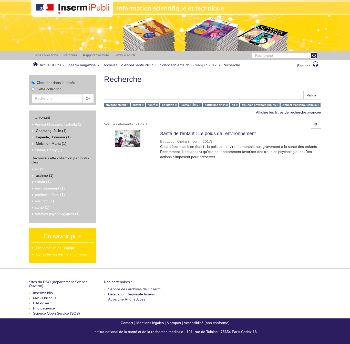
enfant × (137, 104)
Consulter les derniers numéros (61, 254)
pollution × (169, 104)
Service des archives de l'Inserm (134, 289)
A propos (174, 323)
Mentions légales (150, 323)
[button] (46, 55)
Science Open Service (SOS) (56, 313)
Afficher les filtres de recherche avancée (288, 112)
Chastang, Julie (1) (51, 131)
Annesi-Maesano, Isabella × (300, 104)
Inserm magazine (82, 65)
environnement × (117, 104)
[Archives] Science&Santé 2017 (127, 65)
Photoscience (44, 308)
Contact (127, 323)
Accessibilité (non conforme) (207, 323)
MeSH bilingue (45, 298)
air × (235, 104)
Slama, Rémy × (190, 104)
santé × (153, 104)
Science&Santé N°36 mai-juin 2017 (188, 65)
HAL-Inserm (43, 303)
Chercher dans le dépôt (56, 83)
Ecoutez (303, 66)
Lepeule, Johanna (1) (53, 137)
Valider (312, 95)
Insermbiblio (43, 293)
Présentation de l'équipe (55, 248)
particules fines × (216, 104)
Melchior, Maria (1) (51, 143)
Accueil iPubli (50, 65)
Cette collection (49, 89)
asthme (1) (45, 175)
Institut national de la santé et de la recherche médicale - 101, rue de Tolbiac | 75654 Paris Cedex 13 (175, 332)
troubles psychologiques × (260, 104)
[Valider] (314, 55)
